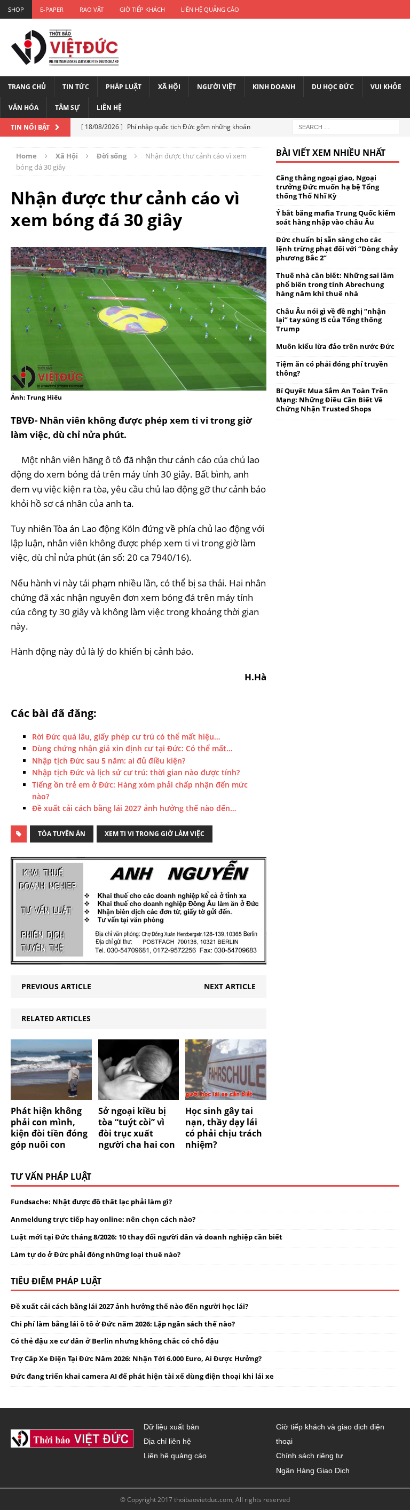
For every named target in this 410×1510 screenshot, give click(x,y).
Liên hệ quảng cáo (210, 9)
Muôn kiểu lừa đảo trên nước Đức (335, 346)
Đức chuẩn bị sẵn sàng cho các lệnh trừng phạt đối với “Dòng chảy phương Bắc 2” (337, 249)
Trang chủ (27, 86)
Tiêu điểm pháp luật (56, 1281)
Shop (16, 9)
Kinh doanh (274, 86)
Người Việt (216, 86)
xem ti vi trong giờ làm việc (154, 833)
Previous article (56, 986)
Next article (230, 986)
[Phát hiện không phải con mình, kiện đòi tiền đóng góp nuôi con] (51, 1094)
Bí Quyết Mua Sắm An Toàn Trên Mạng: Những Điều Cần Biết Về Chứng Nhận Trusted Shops (332, 400)
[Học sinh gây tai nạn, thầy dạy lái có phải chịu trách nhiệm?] (225, 1094)
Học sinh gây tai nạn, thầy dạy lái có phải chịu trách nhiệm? (223, 1127)
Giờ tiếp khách (142, 9)
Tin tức (75, 86)
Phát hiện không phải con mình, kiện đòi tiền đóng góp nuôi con (49, 1127)
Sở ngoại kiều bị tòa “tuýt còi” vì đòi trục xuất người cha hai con (136, 1127)
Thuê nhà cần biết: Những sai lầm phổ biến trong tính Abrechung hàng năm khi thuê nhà (335, 284)
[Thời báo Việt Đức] (65, 47)
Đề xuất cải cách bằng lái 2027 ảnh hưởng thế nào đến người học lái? (129, 1306)
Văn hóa (23, 107)
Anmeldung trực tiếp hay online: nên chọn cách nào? (103, 1219)
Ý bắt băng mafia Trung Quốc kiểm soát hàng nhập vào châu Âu (336, 217)
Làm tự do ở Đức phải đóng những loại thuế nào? (95, 1254)
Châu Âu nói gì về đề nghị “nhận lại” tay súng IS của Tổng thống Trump (331, 320)
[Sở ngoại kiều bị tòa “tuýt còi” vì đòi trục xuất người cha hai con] (138, 1094)
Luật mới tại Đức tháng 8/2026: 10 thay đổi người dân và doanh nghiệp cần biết (146, 1237)
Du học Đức (333, 86)
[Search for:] (346, 126)
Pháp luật (123, 86)
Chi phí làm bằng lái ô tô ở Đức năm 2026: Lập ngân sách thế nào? (123, 1324)
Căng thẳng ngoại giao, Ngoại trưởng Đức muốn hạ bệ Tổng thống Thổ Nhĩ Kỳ (327, 187)
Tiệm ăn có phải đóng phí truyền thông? (332, 368)
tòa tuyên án (61, 833)
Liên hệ (109, 107)
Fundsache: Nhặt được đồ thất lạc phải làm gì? (91, 1201)
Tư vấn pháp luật (51, 1176)
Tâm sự (67, 107)
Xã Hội (169, 86)
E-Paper (52, 9)
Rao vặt (92, 9)
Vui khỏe (385, 86)
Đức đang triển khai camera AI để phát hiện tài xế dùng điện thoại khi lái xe (142, 1376)
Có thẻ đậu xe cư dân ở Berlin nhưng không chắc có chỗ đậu (115, 1341)
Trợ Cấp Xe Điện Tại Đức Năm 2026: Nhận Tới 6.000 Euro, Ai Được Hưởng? (136, 1358)
